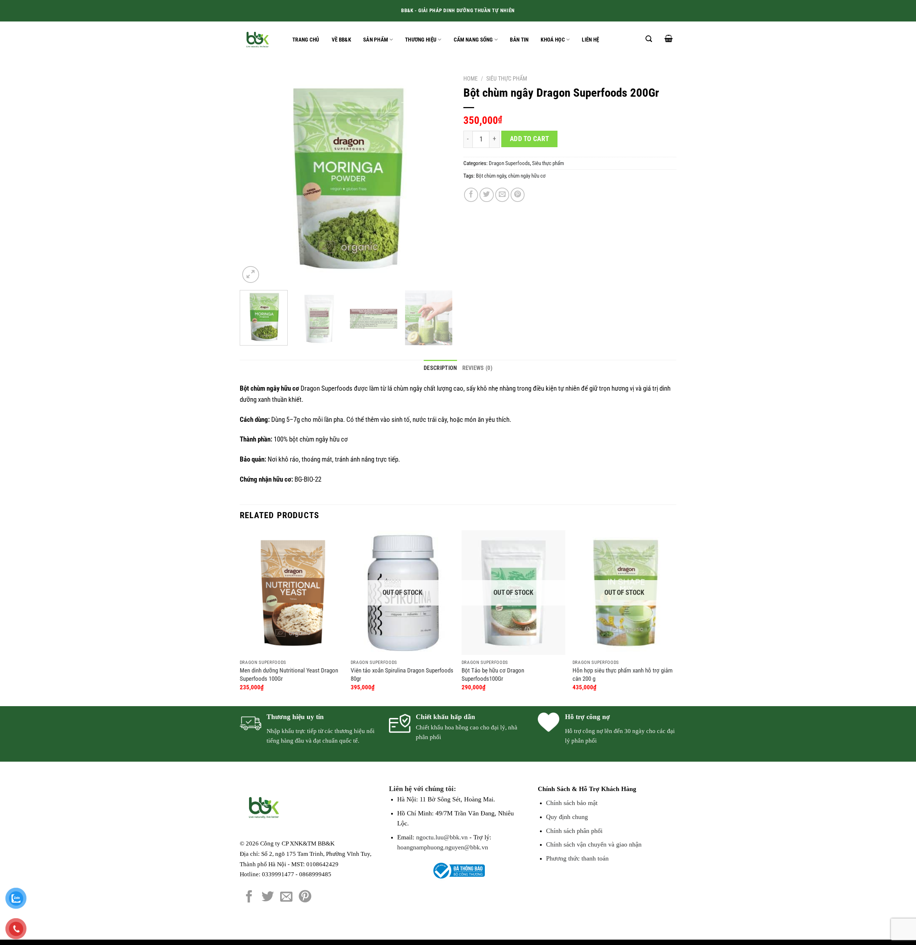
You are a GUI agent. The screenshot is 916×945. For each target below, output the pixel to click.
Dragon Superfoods (509, 163)
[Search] (649, 39)
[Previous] (253, 178)
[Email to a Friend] (502, 195)
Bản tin (519, 40)
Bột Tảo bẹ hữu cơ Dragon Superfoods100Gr (493, 674)
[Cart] (668, 38)
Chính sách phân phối (574, 830)
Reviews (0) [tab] (477, 368)
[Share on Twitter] (486, 195)
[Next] (439, 178)
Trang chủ (306, 40)
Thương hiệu (421, 40)
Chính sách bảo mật (572, 802)
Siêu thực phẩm (506, 78)
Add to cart (529, 139)
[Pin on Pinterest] (518, 195)
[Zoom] (250, 274)
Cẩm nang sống (473, 40)
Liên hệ (590, 40)
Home (470, 78)
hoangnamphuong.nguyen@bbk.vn (442, 847)
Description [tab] (440, 368)
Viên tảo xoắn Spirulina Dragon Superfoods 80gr (402, 674)
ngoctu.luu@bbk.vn (442, 837)
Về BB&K (341, 40)
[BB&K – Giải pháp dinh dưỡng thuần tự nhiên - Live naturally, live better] (259, 39)
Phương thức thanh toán (577, 858)
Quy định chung (567, 816)
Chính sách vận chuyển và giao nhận (594, 844)
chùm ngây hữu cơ (527, 176)
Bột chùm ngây (491, 176)
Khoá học (553, 40)
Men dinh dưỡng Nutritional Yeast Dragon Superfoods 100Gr (289, 674)
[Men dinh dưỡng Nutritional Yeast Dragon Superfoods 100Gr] (292, 592)
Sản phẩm (375, 40)
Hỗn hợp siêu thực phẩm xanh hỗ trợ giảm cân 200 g (622, 674)
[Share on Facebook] (471, 195)
